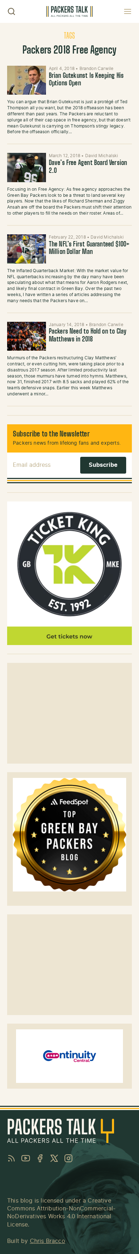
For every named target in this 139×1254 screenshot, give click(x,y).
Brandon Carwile (96, 68)
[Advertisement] (69, 713)
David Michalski (101, 156)
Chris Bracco (47, 1241)
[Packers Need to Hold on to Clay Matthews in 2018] (26, 336)
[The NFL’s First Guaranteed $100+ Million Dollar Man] (26, 249)
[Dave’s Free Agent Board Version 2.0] (26, 167)
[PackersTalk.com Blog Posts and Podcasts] (69, 11)
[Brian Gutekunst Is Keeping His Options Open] (26, 80)
